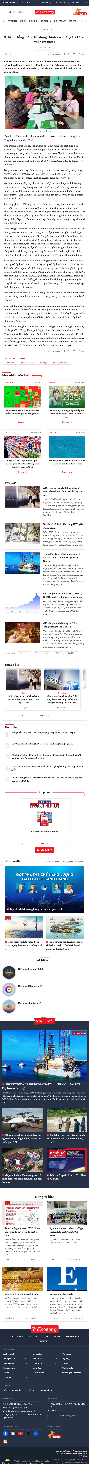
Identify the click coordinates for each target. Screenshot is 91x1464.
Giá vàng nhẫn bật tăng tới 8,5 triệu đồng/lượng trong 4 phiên (62, 625)
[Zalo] (35, 1433)
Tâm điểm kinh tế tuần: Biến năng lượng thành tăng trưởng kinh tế (23, 945)
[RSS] (5, 1441)
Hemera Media (42, 1461)
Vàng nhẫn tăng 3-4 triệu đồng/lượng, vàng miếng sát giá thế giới (43, 733)
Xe (36, 3)
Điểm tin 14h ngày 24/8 (30, 969)
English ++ (76, 3)
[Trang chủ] (3, 21)
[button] (41, 715)
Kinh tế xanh (60, 21)
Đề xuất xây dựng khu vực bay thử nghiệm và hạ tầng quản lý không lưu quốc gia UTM (21, 1138)
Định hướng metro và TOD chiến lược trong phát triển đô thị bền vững (22, 1232)
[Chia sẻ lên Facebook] (64, 54)
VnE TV (45, 3)
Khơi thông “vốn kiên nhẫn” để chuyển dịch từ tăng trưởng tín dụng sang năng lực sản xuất (62, 699)
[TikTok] (28, 1433)
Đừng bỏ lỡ (12, 664)
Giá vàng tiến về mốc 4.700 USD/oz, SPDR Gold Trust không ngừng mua (62, 595)
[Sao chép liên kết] (79, 54)
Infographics (68, 862)
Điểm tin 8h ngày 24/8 (30, 1003)
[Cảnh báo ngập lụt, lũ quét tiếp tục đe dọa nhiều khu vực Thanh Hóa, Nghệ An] (67, 1120)
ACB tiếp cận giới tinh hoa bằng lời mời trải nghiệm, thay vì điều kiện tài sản (63, 491)
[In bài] (6, 54)
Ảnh (5, 1390)
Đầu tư (23, 21)
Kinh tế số (46, 21)
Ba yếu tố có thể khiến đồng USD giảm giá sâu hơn (63, 526)
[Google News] (54, 54)
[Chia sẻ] (83, 54)
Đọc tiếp (10, 482)
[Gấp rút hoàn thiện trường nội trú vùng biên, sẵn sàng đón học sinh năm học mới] (22, 1160)
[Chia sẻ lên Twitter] (69, 54)
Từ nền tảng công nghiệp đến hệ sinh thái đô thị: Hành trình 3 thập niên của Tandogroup (64, 945)
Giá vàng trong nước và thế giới (21, 1294)
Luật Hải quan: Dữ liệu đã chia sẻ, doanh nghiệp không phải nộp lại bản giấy (47, 768)
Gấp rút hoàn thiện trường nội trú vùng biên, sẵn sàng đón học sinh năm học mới (22, 1179)
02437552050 (56, 1410)
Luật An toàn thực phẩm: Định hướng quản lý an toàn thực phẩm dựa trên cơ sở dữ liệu (22, 464)
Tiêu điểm (12, 21)
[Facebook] (5, 1433)
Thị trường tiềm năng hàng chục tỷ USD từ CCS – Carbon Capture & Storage (61, 557)
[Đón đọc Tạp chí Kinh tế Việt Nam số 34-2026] (67, 1160)
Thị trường (74, 21)
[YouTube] (20, 1433)
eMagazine (52, 382)
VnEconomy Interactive (62, 1294)
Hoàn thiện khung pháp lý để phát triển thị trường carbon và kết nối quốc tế (67, 413)
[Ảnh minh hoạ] (44, 77)
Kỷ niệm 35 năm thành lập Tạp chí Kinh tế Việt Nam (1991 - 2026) (66, 1232)
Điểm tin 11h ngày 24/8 (30, 986)
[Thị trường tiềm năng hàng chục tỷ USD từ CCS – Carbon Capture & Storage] (44, 1055)
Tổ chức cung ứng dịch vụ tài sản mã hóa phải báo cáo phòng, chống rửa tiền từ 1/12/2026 (46, 779)
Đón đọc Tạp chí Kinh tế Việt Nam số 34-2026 (66, 1177)
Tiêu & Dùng (25, 3)
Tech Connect (59, 3)
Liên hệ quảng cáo (67, 1416)
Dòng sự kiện (45, 1197)
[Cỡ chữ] (10, 54)
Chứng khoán (8, 3)
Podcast (58, 862)
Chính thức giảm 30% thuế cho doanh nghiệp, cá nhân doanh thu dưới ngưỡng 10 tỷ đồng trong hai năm (46, 756)
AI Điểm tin (44, 960)
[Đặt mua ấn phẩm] (80, 11)
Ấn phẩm (45, 792)
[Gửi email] (74, 54)
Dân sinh (7, 433)
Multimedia (12, 861)
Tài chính (33, 21)
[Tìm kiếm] (10, 12)
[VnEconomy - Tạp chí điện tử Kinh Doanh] (45, 1329)
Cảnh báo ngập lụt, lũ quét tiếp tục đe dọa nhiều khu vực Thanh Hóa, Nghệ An (67, 1138)
